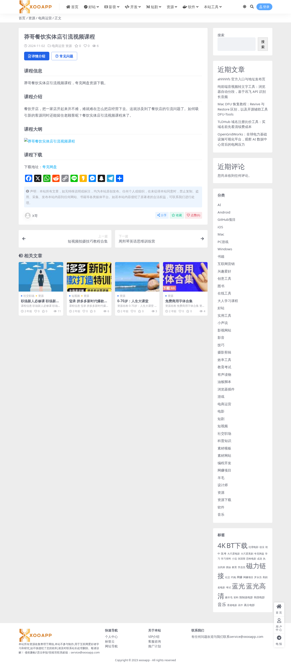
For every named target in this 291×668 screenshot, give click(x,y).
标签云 (110, 641)
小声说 (223, 322)
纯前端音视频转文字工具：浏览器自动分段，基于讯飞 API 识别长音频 (242, 91)
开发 (134, 6)
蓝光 (238, 585)
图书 (221, 286)
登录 (266, 7)
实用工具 (224, 315)
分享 (164, 215)
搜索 (221, 35)
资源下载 (224, 499)
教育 (234, 567)
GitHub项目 (227, 219)
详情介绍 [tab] (38, 56)
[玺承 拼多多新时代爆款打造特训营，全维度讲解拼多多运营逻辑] (89, 277)
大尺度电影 (233, 553)
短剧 (154, 6)
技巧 (221, 345)
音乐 (221, 514)
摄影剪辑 (224, 352)
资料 (235, 597)
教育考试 (224, 367)
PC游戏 (223, 241)
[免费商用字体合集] (185, 277)
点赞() (195, 215)
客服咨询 (154, 641)
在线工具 (224, 293)
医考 (223, 553)
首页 (74, 6)
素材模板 (224, 448)
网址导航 (111, 646)
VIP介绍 (153, 636)
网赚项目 (224, 470)
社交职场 (28, 296)
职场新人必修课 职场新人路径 (40, 303)
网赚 (239, 577)
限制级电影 (246, 597)
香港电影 (232, 605)
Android (224, 212)
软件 (191, 6)
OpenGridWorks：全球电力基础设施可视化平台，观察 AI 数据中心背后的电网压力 (242, 139)
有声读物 (224, 374)
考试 (228, 587)
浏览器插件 (226, 389)
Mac (221, 234)
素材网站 (224, 455)
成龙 (259, 558)
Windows (225, 249)
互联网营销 (226, 263)
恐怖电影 (251, 558)
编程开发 (224, 463)
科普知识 (224, 440)
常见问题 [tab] (66, 56)
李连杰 (241, 567)
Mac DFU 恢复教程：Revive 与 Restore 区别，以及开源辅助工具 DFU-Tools (243, 109)
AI (219, 204)
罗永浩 (258, 577)
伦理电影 (253, 547)
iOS (220, 227)
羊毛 (221, 477)
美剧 (265, 577)
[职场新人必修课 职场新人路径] (41, 277)
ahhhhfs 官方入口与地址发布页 (241, 79)
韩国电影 (259, 597)
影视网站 (224, 330)
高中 (240, 605)
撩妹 (228, 567)
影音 (112, 6)
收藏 (179, 215)
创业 (261, 547)
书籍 (221, 256)
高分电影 (249, 605)
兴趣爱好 (224, 271)
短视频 (76, 296)
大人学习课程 (228, 300)
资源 (170, 6)
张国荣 (241, 558)
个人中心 (111, 636)
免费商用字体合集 (179, 301)
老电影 (221, 587)
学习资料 (226, 558)
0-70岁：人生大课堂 (132, 301)
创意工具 (224, 278)
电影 (221, 411)
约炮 (233, 577)
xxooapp (144, 660)
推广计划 (154, 646)
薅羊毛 (229, 597)
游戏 (221, 396)
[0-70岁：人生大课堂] (137, 277)
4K (222, 545)
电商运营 (45, 18)
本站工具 (211, 6)
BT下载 (237, 545)
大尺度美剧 (247, 553)
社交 (227, 577)
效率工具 (224, 359)
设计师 (223, 485)
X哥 (35, 215)
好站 (92, 6)
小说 (234, 558)
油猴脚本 (224, 381)
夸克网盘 (49, 166)
